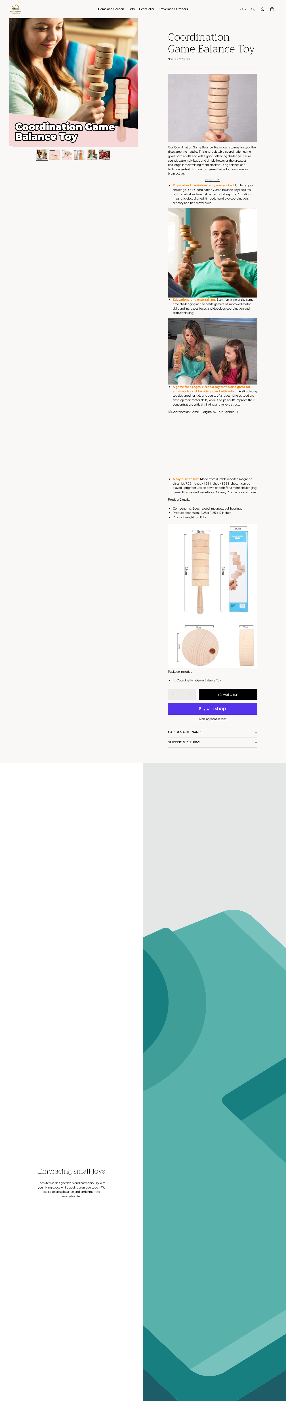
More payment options (212, 719)
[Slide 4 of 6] (79, 155)
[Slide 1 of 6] (42, 155)
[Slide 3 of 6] (67, 155)
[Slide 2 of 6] (54, 155)
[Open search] (253, 9)
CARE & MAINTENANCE (185, 732)
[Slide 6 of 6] (104, 155)
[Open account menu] (262, 9)
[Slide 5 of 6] (92, 155)
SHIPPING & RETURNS (184, 742)
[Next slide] (134, 82)
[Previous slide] (12, 82)
